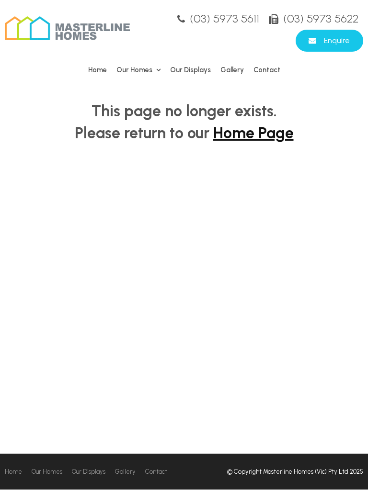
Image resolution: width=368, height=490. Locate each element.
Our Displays (190, 70)
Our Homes (134, 70)
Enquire (337, 40)
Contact (266, 70)
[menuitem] (13, 471)
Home (97, 70)
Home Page (253, 133)
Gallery (232, 70)
